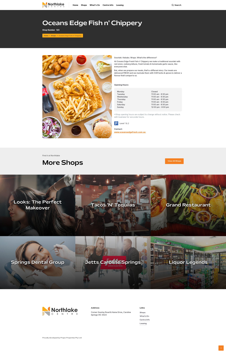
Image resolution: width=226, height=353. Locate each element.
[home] (55, 5)
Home (46, 36)
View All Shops (174, 161)
